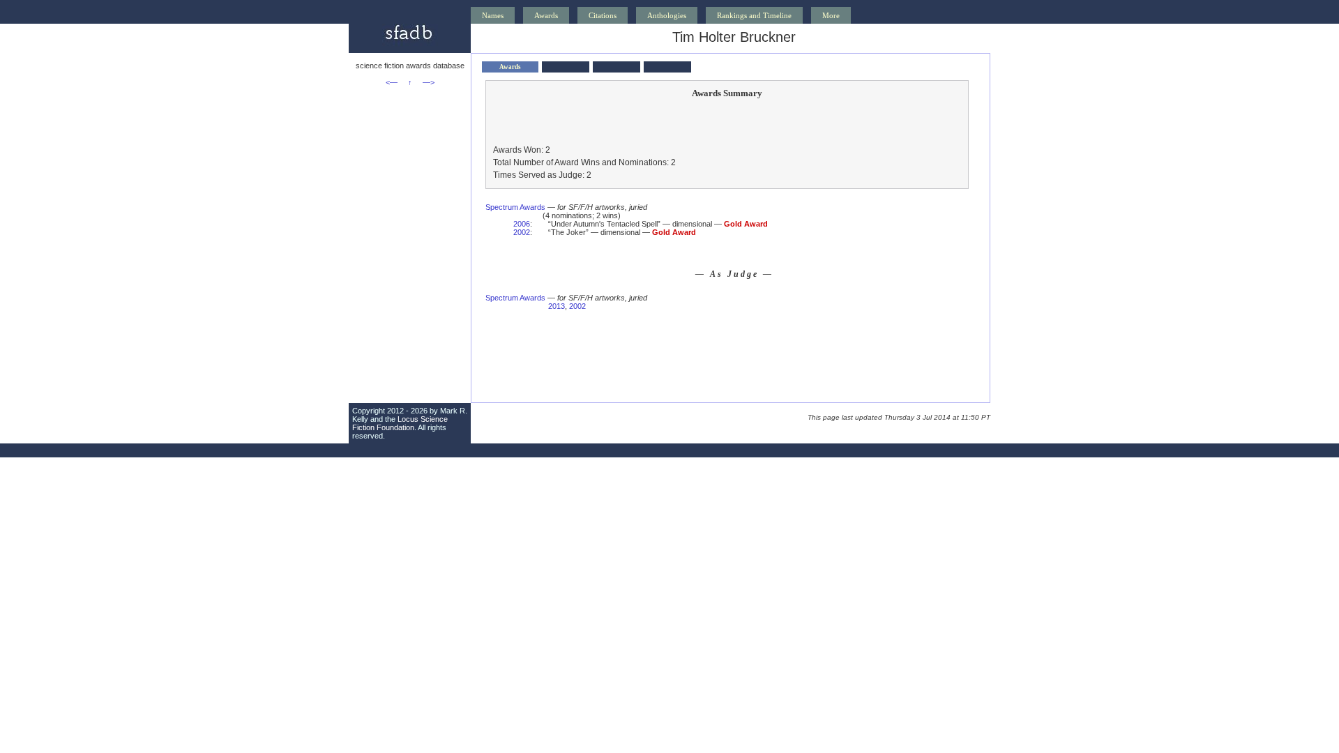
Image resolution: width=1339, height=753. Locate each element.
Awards (546, 15)
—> (428, 82)
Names (493, 15)
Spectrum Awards (515, 207)
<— (392, 82)
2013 (556, 306)
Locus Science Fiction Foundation (400, 423)
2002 (521, 232)
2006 (521, 224)
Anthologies (666, 15)
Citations (602, 15)
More (831, 15)
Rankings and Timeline (754, 15)
